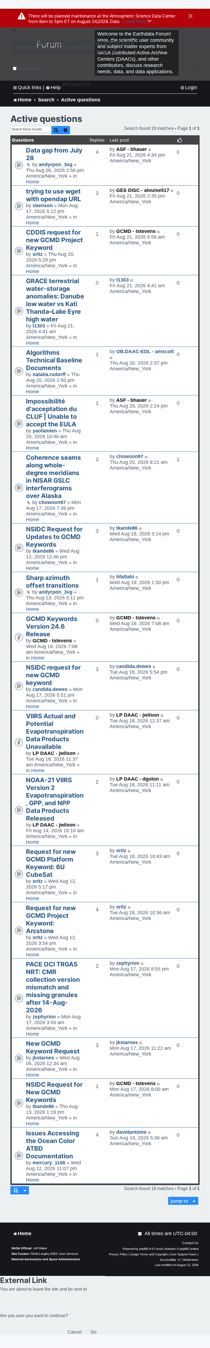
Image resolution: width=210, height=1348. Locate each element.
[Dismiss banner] (190, 16)
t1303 (39, 326)
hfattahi (125, 576)
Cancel (74, 1332)
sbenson (43, 205)
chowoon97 (52, 502)
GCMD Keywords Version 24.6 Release (51, 626)
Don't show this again (31, 68)
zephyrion (44, 1016)
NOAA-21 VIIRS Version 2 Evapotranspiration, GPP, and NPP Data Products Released (55, 799)
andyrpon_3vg (55, 164)
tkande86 (43, 551)
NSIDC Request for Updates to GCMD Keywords (54, 536)
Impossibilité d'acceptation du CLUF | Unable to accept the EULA (51, 412)
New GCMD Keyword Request (53, 1047)
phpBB (143, 1248)
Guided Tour (78, 84)
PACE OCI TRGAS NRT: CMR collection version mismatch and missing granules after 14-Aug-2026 (53, 987)
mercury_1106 (49, 1162)
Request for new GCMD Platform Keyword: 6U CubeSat (51, 863)
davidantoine (131, 1132)
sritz (38, 254)
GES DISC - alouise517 (142, 190)
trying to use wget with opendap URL (53, 195)
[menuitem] (188, 87)
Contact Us (190, 1243)
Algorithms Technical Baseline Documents (54, 360)
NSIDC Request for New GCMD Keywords (54, 1092)
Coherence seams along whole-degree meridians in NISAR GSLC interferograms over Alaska (53, 477)
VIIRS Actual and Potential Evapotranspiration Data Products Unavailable (55, 731)
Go (94, 1332)
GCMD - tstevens (136, 231)
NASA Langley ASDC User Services (54, 1253)
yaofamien (45, 430)
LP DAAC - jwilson (54, 753)
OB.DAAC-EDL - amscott (145, 351)
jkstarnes (43, 1057)
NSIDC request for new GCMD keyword (53, 675)
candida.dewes (50, 689)
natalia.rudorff (49, 374)
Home (32, 181)
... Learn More (133, 21)
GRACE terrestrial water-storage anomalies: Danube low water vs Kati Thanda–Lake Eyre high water (55, 300)
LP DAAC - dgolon (137, 779)
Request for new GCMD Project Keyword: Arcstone (51, 919)
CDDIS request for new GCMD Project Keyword (54, 239)
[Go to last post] (150, 149)
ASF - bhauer (131, 149)
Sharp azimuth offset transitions (52, 581)
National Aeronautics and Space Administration (45, 1259)
